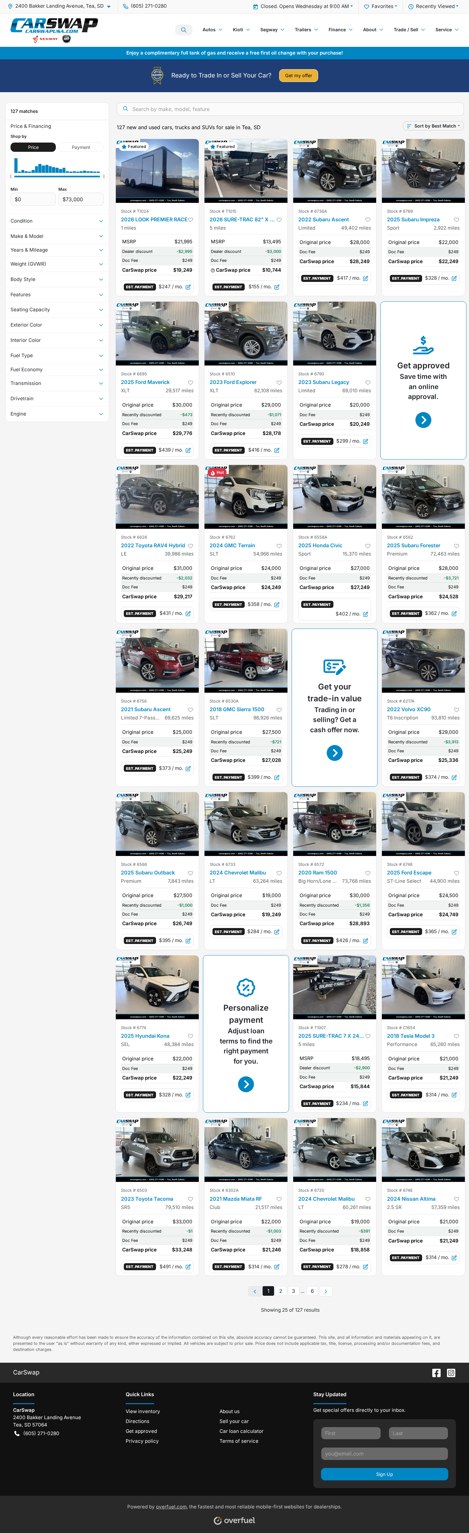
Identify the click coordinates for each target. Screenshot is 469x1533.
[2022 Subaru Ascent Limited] (334, 171)
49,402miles (356, 228)
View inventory (143, 1411)
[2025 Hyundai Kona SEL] (157, 987)
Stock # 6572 (311, 864)
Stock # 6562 (400, 537)
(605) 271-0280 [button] (149, 6)
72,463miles (445, 554)
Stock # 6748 (400, 864)
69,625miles (179, 718)
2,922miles (447, 228)
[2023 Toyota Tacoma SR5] (157, 1150)
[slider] (10, 177)
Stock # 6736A (312, 211)
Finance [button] (337, 29)
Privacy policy (142, 1441)
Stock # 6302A (224, 1190)
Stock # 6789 (400, 211)
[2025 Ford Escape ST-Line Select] (423, 824)
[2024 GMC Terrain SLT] (246, 497)
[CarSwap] (54, 30)
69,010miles (356, 390)
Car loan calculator (242, 1431)
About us (230, 1411)
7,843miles (181, 881)
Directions (137, 1421)
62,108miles (268, 390)
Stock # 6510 (222, 374)
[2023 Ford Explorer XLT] (246, 333)
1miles (128, 228)
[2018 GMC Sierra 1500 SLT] (246, 661)
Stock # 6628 (134, 537)
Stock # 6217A (400, 701)
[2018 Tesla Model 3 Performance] (423, 987)
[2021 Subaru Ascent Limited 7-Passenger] (157, 661)
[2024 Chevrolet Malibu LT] (246, 824)
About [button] (369, 29)
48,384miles (179, 1044)
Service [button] (443, 29)
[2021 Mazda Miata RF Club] (246, 1150)
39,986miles (179, 554)
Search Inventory (183, 30)
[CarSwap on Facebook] (434, 1372)
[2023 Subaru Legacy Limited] (334, 333)
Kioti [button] (238, 29)
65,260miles (445, 1044)
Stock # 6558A (312, 537)
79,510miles (179, 1207)
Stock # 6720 (311, 1190)
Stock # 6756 (134, 701)
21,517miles (268, 1207)
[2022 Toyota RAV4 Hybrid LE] (157, 497)
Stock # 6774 (133, 1027)
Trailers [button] (303, 29)
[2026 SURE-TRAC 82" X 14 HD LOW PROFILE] (246, 171)
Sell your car (234, 1421)
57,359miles (445, 1207)
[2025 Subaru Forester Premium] (423, 497)
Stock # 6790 (311, 374)
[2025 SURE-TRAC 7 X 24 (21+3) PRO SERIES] (334, 987)
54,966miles (267, 554)
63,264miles (267, 881)
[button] (61, 6)
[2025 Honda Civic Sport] (334, 497)
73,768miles (356, 881)
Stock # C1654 (401, 1027)
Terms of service (239, 1441)
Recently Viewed (435, 6)
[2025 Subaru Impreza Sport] (423, 171)
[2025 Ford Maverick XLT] (157, 333)
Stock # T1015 (223, 211)
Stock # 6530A (224, 701)
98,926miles (267, 718)
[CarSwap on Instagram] (448, 1372)
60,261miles (357, 1207)
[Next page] (325, 1291)
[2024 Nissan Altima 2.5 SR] (423, 1150)
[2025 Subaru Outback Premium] (157, 824)
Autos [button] (209, 29)
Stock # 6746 (400, 1190)
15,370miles (357, 554)
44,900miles (445, 881)
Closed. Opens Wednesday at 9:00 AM (305, 6)
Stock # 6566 (134, 864)
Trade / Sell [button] (406, 29)
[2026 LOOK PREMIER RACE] (157, 171)
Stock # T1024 (135, 211)
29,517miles (180, 390)
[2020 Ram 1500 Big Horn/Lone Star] (334, 824)
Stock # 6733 (222, 864)
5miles (218, 228)
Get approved (141, 1431)
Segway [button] (269, 29)
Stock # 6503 (134, 1190)
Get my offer (298, 75)
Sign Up (384, 1474)
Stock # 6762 (222, 537)
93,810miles (445, 718)
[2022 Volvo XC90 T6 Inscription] (423, 661)
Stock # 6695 (134, 374)
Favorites (382, 6)
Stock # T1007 (312, 1027)
